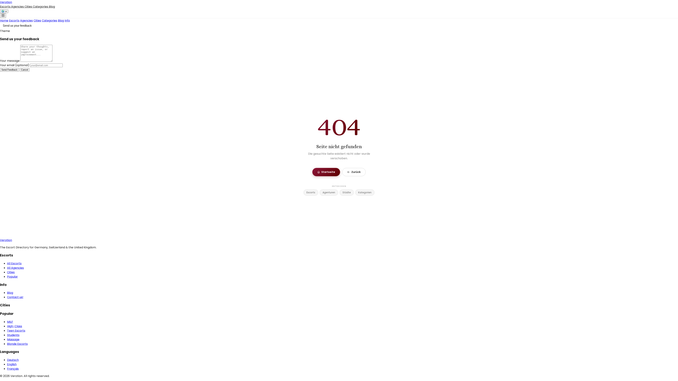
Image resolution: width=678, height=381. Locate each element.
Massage (13, 339)
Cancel (24, 69)
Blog (52, 7)
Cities (29, 7)
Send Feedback (9, 69)
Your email (14, 65)
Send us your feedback (17, 25)
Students (13, 335)
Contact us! (15, 297)
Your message (10, 61)
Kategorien (364, 192)
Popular (12, 277)
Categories (41, 7)
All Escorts (14, 263)
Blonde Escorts (17, 344)
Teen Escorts (16, 331)
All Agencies (15, 268)
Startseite (328, 172)
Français (13, 369)
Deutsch (13, 360)
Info (67, 21)
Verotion (6, 2)
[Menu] (3, 15)
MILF (10, 322)
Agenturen (329, 192)
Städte (347, 192)
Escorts (5, 7)
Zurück (356, 172)
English (12, 364)
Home (4, 21)
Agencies (18, 7)
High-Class (14, 326)
